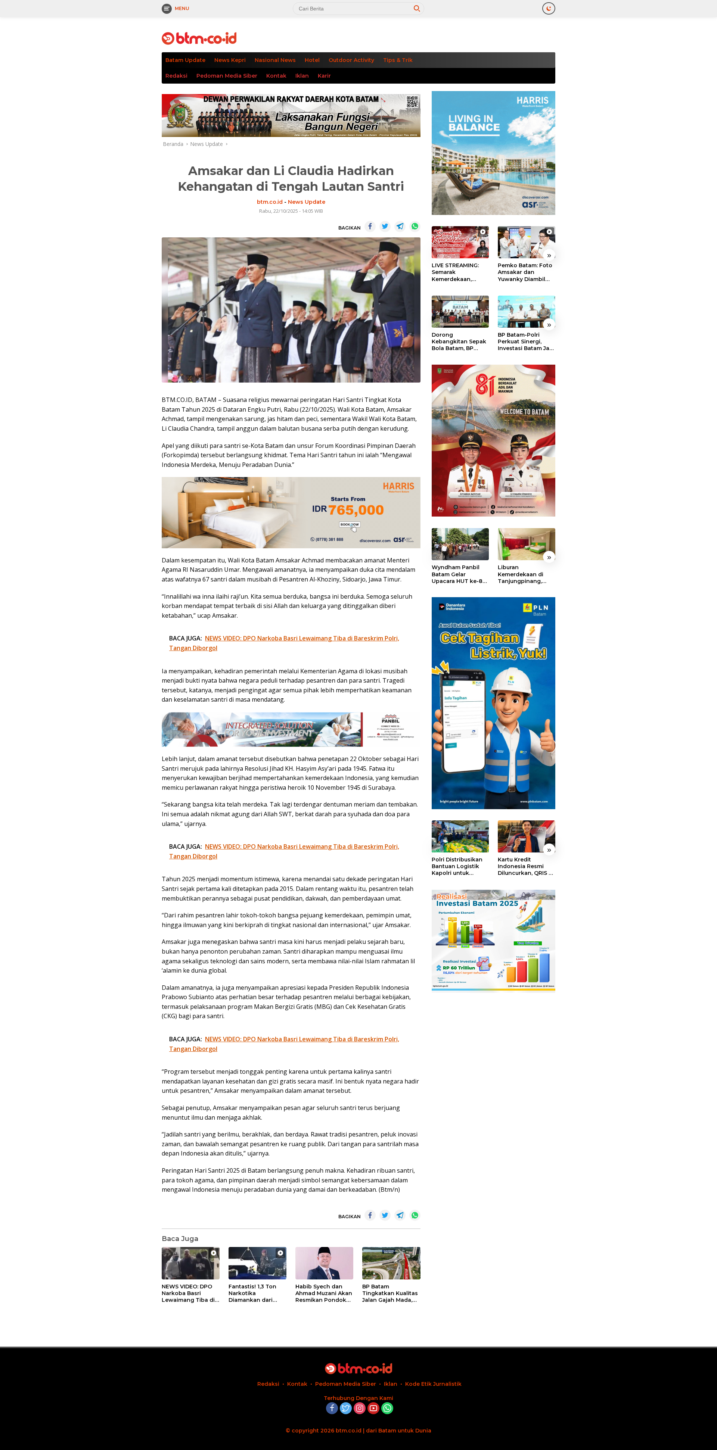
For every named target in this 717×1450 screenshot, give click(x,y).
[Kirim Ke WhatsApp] (414, 226)
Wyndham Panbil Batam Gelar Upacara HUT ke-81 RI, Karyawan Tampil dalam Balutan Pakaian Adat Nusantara (460, 574)
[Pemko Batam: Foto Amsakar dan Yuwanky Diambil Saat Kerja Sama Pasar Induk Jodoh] (526, 242)
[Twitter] (346, 1408)
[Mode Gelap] (548, 8)
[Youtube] (373, 1408)
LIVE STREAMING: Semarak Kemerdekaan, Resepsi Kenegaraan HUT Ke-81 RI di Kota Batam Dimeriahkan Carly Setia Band (460, 272)
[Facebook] (332, 1408)
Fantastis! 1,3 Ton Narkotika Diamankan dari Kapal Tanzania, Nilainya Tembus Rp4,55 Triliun (252, 1293)
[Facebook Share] (370, 226)
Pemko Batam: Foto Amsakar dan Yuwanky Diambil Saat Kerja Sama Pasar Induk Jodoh (525, 272)
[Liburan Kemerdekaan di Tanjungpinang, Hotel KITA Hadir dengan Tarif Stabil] (526, 544)
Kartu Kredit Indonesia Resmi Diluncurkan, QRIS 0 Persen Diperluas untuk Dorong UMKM (525, 867)
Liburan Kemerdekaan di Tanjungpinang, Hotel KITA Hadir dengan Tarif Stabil (524, 574)
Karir (324, 75)
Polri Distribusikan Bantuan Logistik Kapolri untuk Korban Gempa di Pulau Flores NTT (457, 867)
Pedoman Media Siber (226, 75)
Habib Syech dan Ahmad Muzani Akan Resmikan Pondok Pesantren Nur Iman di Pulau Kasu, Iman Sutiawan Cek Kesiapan (323, 1293)
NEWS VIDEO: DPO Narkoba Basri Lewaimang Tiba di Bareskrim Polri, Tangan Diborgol (188, 1293)
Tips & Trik (398, 60)
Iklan (302, 75)
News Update (306, 202)
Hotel (312, 60)
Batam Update (185, 60)
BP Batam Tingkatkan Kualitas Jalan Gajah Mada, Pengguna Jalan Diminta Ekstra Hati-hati (390, 1293)
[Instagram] (360, 1408)
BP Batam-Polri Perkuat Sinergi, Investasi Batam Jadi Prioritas (526, 341)
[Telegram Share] (400, 226)
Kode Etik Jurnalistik (433, 1384)
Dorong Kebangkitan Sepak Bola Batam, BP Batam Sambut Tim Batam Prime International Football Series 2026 (460, 341)
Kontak (276, 75)
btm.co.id (270, 202)
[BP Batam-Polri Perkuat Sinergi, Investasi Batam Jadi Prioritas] (526, 312)
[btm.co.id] (199, 37)
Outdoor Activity (351, 60)
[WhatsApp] (387, 1408)
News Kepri (230, 60)
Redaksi (176, 75)
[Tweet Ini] (385, 226)
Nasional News (275, 60)
